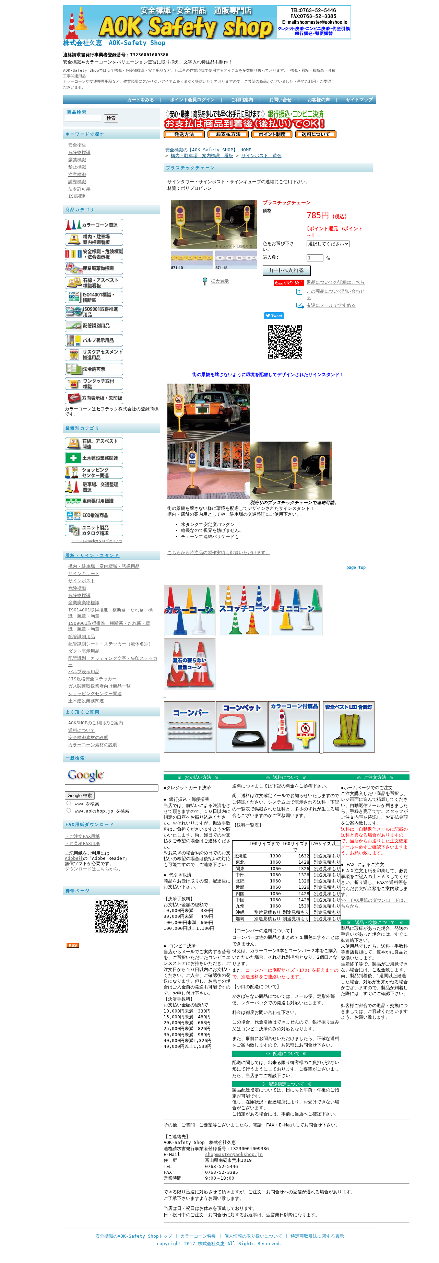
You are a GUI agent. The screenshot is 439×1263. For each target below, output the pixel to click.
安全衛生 (77, 145)
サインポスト (81, 580)
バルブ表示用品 (83, 671)
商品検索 (77, 112)
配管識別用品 (81, 636)
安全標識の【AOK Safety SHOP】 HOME (208, 149)
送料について (81, 730)
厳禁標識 (77, 159)
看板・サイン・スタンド (93, 555)
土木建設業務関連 (86, 700)
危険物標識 (79, 152)
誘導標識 (77, 181)
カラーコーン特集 (198, 1236)
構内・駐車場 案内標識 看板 (202, 155)
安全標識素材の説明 (88, 737)
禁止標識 (77, 166)
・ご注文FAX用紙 (82, 836)
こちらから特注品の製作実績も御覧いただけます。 (218, 552)
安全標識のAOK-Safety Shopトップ (133, 1236)
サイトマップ (359, 99)
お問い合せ (280, 99)
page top (356, 567)
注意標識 (77, 174)
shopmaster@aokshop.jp (234, 1154)
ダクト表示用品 (83, 651)
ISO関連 (76, 196)
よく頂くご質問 (83, 712)
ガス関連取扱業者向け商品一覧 (99, 686)
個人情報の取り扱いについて (253, 1236)
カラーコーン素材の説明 (92, 744)
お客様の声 (319, 99)
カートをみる (140, 99)
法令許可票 (79, 188)
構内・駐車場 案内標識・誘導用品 (104, 566)
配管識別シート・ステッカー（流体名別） (110, 643)
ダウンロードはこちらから (91, 869)
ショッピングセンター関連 (95, 693)
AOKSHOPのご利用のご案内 (95, 722)
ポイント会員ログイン (192, 99)
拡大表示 (220, 281)
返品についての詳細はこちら (336, 282)
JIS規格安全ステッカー (92, 678)
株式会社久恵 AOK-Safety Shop (114, 43)
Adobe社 (74, 858)
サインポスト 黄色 (261, 155)
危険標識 (77, 588)
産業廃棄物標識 (83, 602)
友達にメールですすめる (331, 305)
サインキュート (83, 573)
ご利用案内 (242, 99)
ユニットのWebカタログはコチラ (97, 541)
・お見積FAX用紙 (82, 843)
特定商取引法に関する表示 (317, 1236)
